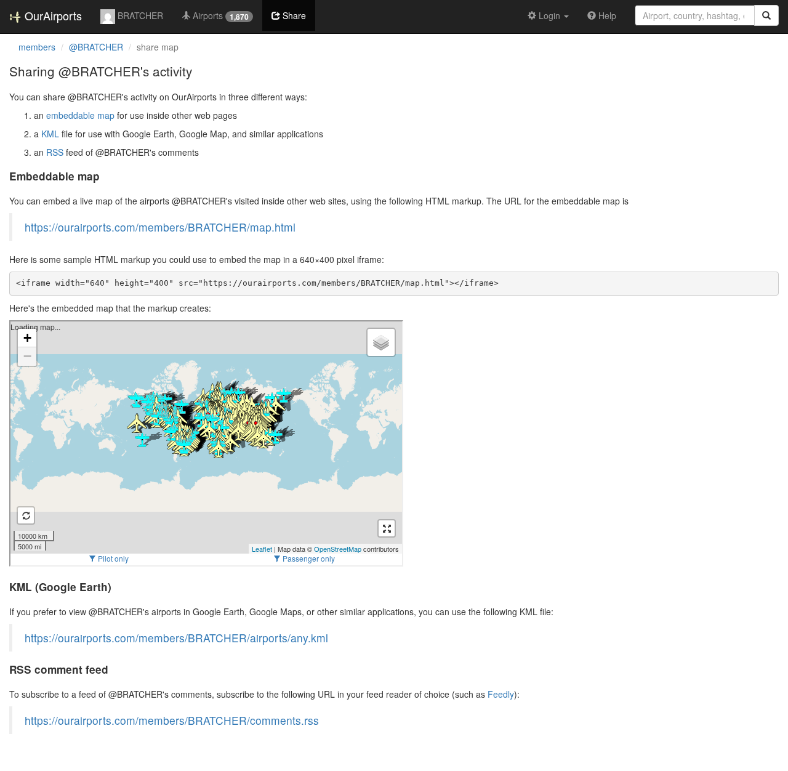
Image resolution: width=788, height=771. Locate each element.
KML (50, 133)
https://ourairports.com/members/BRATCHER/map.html (160, 227)
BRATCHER (139, 15)
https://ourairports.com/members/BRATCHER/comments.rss (172, 720)
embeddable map (80, 115)
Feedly (501, 694)
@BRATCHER (96, 47)
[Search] (766, 15)
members (36, 47)
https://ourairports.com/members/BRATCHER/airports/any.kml (176, 637)
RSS (54, 152)
